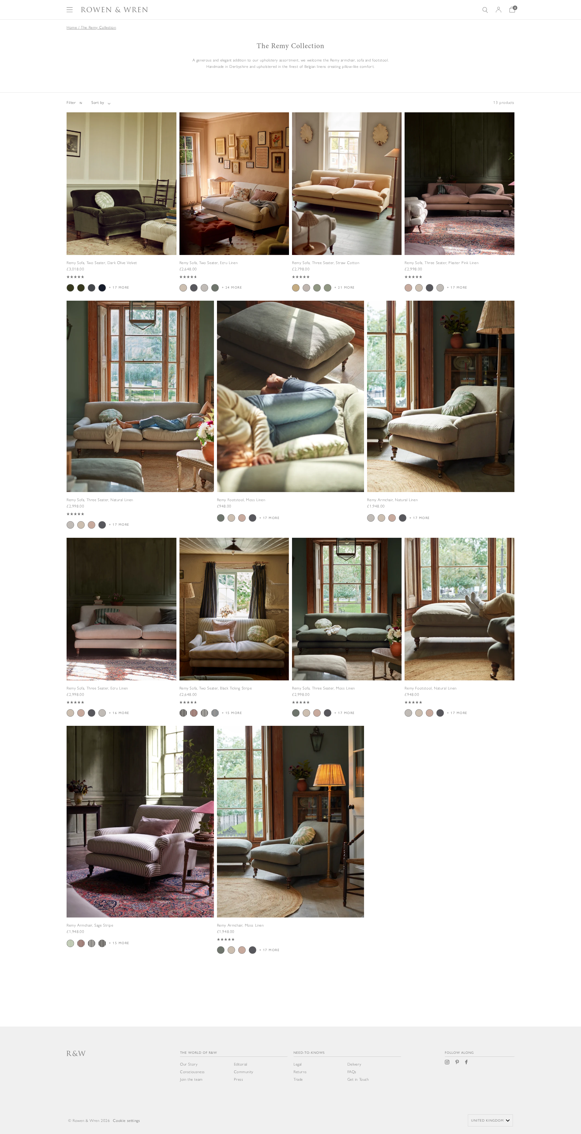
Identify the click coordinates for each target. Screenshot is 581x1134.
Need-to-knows (309, 1053)
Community (243, 1072)
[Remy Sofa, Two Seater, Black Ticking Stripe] (234, 636)
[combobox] (490, 1120)
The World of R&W (198, 1053)
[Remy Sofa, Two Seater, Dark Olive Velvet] (121, 210)
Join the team (191, 1079)
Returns (300, 1072)
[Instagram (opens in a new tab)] (447, 1062)
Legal (298, 1064)
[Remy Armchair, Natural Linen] (440, 422)
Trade (298, 1079)
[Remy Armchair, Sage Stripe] (140, 847)
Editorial (240, 1064)
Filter (71, 102)
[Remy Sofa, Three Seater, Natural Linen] (140, 426)
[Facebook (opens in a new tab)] (466, 1062)
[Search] (485, 10)
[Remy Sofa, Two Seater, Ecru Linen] (234, 210)
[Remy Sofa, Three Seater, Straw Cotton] (347, 210)
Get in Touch (358, 1079)
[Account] (498, 10)
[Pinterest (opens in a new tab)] (457, 1062)
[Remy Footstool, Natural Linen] (459, 636)
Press (238, 1079)
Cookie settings (126, 1120)
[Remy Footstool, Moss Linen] (290, 422)
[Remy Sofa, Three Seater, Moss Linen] (347, 636)
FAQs (351, 1072)
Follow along (459, 1053)
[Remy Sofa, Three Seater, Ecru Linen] (121, 636)
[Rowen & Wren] (114, 9)
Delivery (354, 1064)
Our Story (188, 1064)
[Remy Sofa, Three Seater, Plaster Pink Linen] (459, 210)
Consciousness (192, 1072)
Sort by (97, 102)
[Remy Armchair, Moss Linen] (290, 851)
